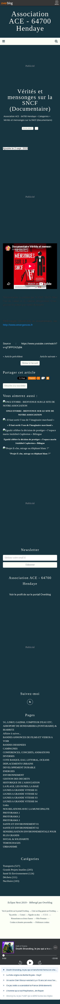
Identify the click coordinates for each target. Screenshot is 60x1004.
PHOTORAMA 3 (11, 820)
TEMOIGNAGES (11, 843)
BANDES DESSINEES (14, 744)
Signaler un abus (34, 915)
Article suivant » (48, 356)
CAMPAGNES (10, 748)
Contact (22, 915)
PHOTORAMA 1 (11, 812)
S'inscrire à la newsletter (15, 386)
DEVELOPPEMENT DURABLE (19, 767)
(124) (18, 873)
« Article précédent (13, 356)
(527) (11, 866)
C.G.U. (45, 915)
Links (6, 805)
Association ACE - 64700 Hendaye (30, 21)
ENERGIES (9, 771)
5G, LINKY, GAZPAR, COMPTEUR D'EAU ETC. (28, 722)
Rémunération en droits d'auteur (22, 919)
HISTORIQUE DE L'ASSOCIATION (21, 782)
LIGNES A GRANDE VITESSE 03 (20, 797)
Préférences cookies (42, 922)
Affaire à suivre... (12, 733)
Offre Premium (41, 919)
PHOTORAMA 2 (11, 816)
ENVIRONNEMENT (13, 775)
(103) (11, 881)
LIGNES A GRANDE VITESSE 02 (20, 793)
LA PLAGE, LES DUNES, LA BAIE (21, 786)
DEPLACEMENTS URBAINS (18, 763)
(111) (10, 877)
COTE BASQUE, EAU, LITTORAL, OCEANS (26, 760)
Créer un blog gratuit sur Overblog (44, 911)
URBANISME (10, 846)
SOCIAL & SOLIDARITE (16, 839)
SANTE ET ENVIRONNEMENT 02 (21, 827)
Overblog (47, 902)
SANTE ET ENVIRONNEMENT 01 (21, 824)
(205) (18, 869)
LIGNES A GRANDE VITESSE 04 (20, 801)
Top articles (13, 915)
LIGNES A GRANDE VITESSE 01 (20, 790)
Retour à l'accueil (30, 363)
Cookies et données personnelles (21, 922)
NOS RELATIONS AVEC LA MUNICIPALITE (26, 809)
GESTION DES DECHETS (16, 778)
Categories (43, 116)
